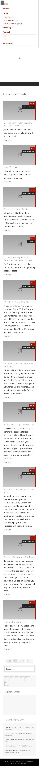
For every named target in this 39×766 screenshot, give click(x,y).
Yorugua (9, 733)
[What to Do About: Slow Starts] (19, 289)
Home (5, 4)
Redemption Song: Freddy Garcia (19, 424)
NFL (5, 36)
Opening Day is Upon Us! (15, 622)
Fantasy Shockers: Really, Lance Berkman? (18, 365)
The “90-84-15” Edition (26, 746)
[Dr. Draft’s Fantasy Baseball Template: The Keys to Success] (19, 245)
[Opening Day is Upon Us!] (19, 609)
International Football (11, 20)
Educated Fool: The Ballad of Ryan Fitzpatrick (17, 751)
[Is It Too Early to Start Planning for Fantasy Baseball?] (19, 110)
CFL (5, 39)
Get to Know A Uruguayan (13, 24)
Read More (7, 140)
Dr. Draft (31, 241)
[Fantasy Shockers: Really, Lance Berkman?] (19, 351)
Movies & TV (8, 43)
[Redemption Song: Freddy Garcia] (19, 412)
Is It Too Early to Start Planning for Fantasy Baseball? (18, 124)
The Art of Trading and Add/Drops (19, 557)
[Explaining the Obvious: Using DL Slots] (19, 477)
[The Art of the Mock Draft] (19, 197)
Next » (29, 661)
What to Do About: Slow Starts (17, 302)
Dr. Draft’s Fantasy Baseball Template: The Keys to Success (18, 259)
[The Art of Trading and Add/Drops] (19, 545)
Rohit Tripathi (21, 761)
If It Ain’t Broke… (11, 167)
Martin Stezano (28, 107)
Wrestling (7, 27)
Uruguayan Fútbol (10, 17)
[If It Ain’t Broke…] (19, 155)
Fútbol (5, 13)
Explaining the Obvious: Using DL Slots (19, 491)
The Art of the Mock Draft (15, 209)
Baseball (6, 8)
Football (6, 32)
